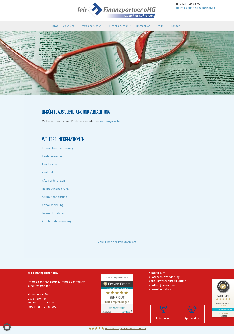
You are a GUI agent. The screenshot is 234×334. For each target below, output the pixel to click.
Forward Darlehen (53, 213)
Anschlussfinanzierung (56, 221)
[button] (70, 26)
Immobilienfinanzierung (57, 148)
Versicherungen (91, 25)
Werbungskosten (110, 121)
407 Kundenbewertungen (223, 309)
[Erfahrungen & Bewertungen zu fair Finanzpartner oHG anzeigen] (117, 293)
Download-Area (160, 289)
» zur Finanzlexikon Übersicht (117, 242)
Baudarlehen (50, 164)
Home (54, 25)
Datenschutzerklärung (165, 277)
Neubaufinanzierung (55, 188)
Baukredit (48, 172)
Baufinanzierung (53, 156)
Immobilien (143, 25)
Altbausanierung (53, 205)
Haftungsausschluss (163, 285)
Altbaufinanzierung (54, 196)
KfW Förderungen (53, 180)
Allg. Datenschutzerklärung (168, 280)
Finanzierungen (118, 25)
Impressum (157, 272)
